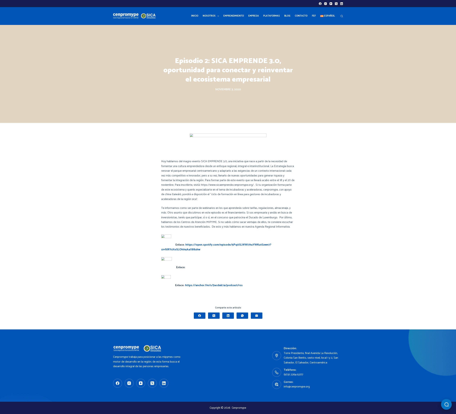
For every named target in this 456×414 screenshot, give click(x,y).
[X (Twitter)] (336, 3)
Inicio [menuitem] (194, 16)
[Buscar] (342, 16)
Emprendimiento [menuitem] (233, 16)
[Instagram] (325, 3)
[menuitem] (327, 16)
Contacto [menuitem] (301, 16)
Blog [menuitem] (287, 16)
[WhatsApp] (242, 316)
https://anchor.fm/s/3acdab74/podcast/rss (214, 285)
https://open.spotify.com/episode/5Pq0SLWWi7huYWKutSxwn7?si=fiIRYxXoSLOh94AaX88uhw (216, 247)
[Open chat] (446, 404)
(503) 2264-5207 (293, 374)
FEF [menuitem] (314, 16)
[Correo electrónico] (256, 316)
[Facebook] (320, 3)
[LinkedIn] (341, 3)
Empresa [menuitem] (253, 16)
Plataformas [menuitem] (271, 16)
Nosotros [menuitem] (209, 16)
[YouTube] (331, 3)
